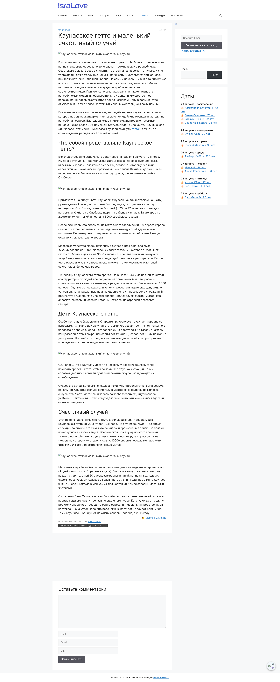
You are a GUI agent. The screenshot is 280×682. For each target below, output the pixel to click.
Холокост (144, 15)
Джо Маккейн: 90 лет (198, 197)
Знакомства (177, 15)
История (104, 15)
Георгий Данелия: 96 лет (200, 145)
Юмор (91, 15)
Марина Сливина (156, 517)
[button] (221, 15)
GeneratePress (161, 677)
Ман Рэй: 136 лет (195, 167)
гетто (135, 129)
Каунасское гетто (68, 526)
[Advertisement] (112, 557)
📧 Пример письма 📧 (193, 50)
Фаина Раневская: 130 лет (201, 171)
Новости (77, 15)
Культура (160, 15)
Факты (130, 15)
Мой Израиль (94, 521)
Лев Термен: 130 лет (197, 186)
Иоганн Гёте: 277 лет (198, 182)
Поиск (184, 69)
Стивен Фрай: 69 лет (197, 133)
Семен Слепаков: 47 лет (200, 115)
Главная (62, 15)
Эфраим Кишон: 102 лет (199, 118)
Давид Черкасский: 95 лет (201, 122)
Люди (118, 15)
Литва (83, 526)
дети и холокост (97, 526)
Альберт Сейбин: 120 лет (200, 156)
